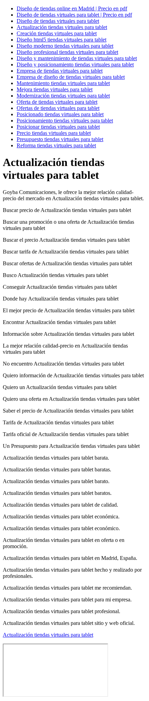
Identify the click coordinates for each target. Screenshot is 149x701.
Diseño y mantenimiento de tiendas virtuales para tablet (77, 58)
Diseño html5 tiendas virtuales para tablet (61, 40)
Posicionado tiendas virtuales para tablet (60, 114)
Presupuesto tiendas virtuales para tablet (60, 139)
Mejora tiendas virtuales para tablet (55, 89)
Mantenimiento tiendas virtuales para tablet (63, 83)
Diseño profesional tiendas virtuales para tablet (67, 52)
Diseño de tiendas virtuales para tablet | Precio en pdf (74, 15)
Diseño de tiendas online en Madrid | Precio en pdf (72, 8)
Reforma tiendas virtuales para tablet (56, 145)
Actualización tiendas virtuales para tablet (62, 27)
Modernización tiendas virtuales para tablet (63, 96)
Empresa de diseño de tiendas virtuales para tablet (71, 77)
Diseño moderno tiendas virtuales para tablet (65, 46)
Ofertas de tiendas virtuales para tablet (58, 108)
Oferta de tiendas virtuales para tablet (57, 102)
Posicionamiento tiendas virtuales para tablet (65, 120)
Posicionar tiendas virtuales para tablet (58, 127)
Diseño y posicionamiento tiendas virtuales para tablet (75, 64)
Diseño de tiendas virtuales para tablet (58, 21)
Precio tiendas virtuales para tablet (54, 133)
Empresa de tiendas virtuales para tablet (60, 71)
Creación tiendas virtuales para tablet (57, 33)
